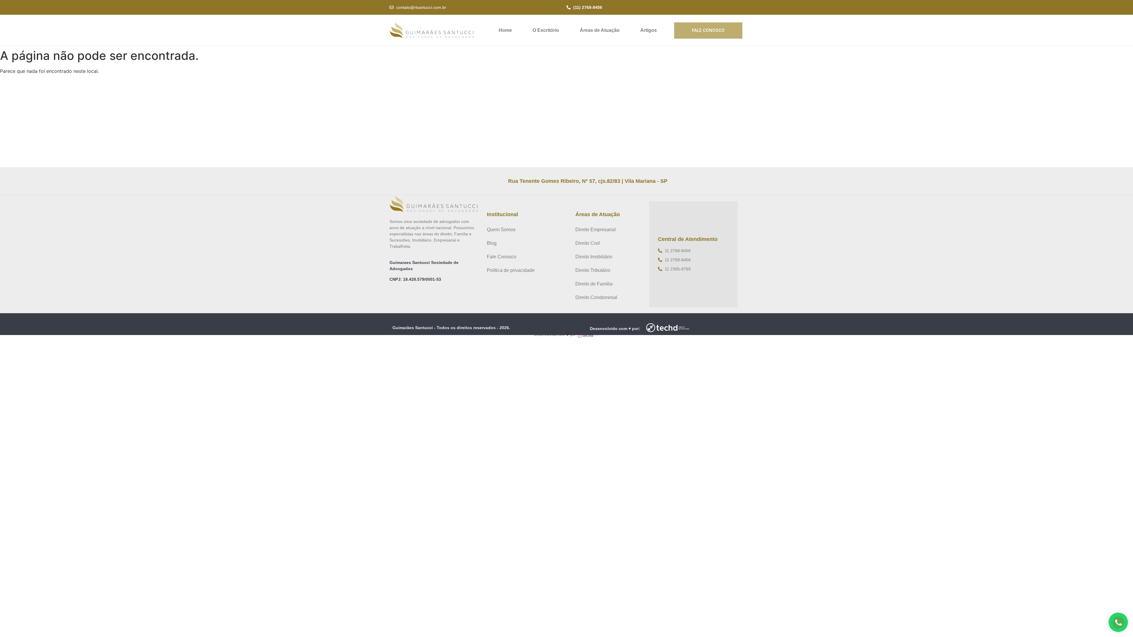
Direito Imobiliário (593, 256)
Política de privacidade (511, 270)
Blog (492, 243)
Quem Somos (501, 229)
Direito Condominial (596, 297)
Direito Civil (587, 243)
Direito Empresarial (595, 229)
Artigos (648, 30)
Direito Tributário (592, 270)
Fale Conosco (501, 256)
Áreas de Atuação (600, 30)
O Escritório (546, 30)
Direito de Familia (594, 283)
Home (505, 30)
